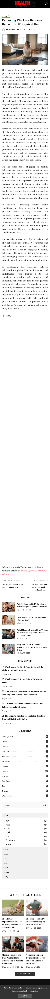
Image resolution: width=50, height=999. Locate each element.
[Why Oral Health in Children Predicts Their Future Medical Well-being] (8, 649)
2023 (5, 858)
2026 (6, 815)
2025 (5, 849)
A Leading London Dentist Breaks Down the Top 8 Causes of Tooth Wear (35, 959)
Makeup (5, 776)
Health (6, 16)
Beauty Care (7, 736)
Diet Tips (5, 751)
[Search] (46, 4)
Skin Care (6, 781)
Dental (5, 746)
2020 (6, 872)
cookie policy (33, 991)
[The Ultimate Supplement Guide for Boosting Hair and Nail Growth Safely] (13, 908)
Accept (25, 996)
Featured (6, 761)
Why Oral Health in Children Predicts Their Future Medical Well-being (32, 647)
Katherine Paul (12, 29)
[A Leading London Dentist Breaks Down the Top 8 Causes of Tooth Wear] (37, 944)
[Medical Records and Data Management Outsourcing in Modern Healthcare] (13, 944)
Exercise (5, 756)
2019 (5, 876)
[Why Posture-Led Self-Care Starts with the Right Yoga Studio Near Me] (8, 607)
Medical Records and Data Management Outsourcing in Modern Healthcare (12, 959)
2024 (5, 853)
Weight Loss (7, 796)
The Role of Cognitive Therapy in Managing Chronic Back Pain (35, 921)
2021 (5, 867)
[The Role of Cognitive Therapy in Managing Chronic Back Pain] (37, 908)
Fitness (5, 766)
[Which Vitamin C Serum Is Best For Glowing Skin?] (8, 620)
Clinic (4, 741)
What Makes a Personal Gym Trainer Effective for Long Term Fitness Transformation (32, 632)
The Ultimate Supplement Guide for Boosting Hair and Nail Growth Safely (12, 923)
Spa (3, 786)
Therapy (5, 791)
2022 (5, 862)
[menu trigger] (4, 4)
